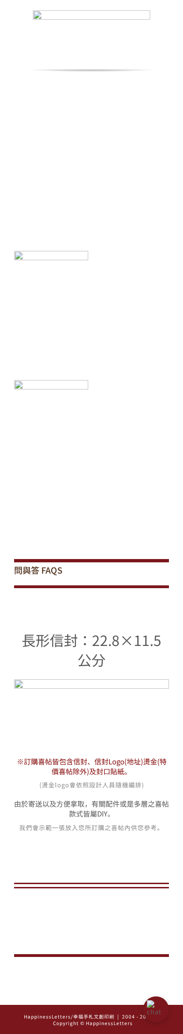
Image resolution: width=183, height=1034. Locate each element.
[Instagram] (79, 994)
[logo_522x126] (91, 13)
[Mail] (105, 994)
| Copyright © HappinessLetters (104, 1019)
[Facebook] (92, 994)
